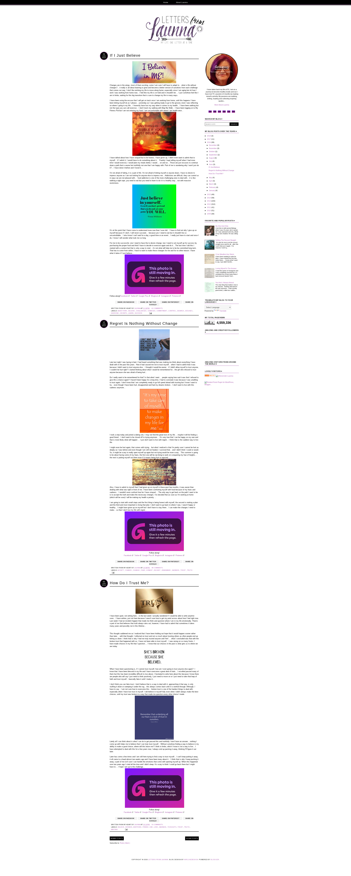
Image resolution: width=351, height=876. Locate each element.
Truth (189, 570)
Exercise (115, 313)
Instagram (165, 296)
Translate (222, 311)
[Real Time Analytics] (210, 376)
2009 (209, 214)
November (213, 148)
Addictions (123, 311)
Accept (121, 570)
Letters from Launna (158, 859)
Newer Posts (117, 838)
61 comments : (157, 308)
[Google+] (229, 112)
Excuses (189, 311)
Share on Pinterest (171, 302)
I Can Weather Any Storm (224, 254)
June (211, 164)
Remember (166, 570)
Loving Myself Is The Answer (226, 268)
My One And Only (221, 226)
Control (172, 311)
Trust (183, 570)
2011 (209, 207)
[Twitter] (215, 112)
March (211, 184)
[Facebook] (210, 112)
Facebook (124, 296)
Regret (157, 570)
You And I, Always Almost (224, 283)
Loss (156, 827)
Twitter (133, 296)
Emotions (137, 827)
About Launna (182, 2)
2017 (209, 139)
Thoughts (172, 827)
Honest (149, 570)
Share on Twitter (148, 302)
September (213, 155)
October (212, 151)
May (211, 178)
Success (139, 313)
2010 (209, 211)
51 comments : (158, 824)
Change (136, 570)
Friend (146, 827)
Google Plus (143, 296)
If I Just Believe (125, 55)
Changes (152, 311)
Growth (123, 313)
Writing (114, 829)
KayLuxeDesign (191, 859)
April (211, 181)
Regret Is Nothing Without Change (144, 323)
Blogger (215, 859)
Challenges (141, 311)
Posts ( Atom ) (125, 843)
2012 (209, 204)
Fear (143, 570)
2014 (209, 198)
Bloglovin (154, 296)
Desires (180, 311)
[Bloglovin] (233, 112)
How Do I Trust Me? (129, 583)
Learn (131, 313)
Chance (128, 570)
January (212, 190)
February (212, 187)
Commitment (162, 311)
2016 (209, 142)
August (212, 158)
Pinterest (175, 296)
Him (151, 827)
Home (165, 2)
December (213, 145)
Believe (131, 311)
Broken (128, 827)
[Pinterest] (219, 112)
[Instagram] (224, 112)
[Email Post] (150, 313)
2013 (209, 201)
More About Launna (221, 105)
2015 (209, 194)
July (210, 161)
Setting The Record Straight (225, 240)
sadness (176, 570)
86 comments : (158, 568)
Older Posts (192, 838)
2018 (209, 136)
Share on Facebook (126, 302)
